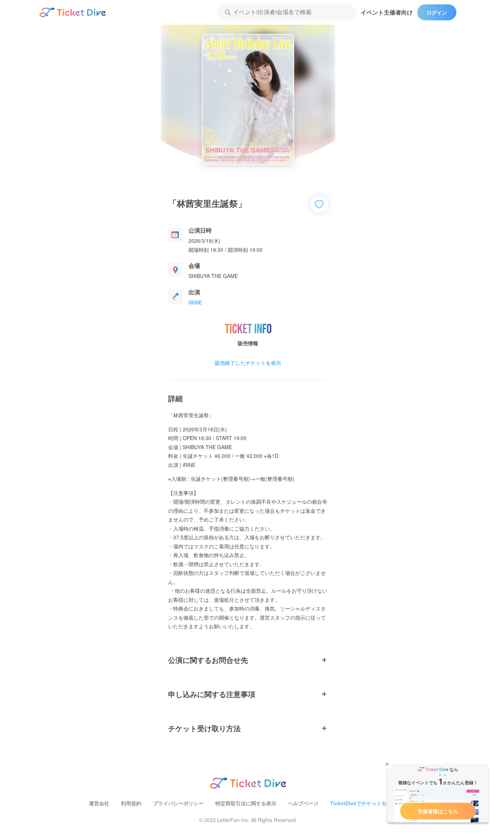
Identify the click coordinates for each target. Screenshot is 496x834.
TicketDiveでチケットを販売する (368, 803)
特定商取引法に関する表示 (245, 803)
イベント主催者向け (387, 12)
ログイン (437, 12)
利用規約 (131, 803)
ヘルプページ (303, 803)
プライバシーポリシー (178, 803)
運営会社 (99, 803)
